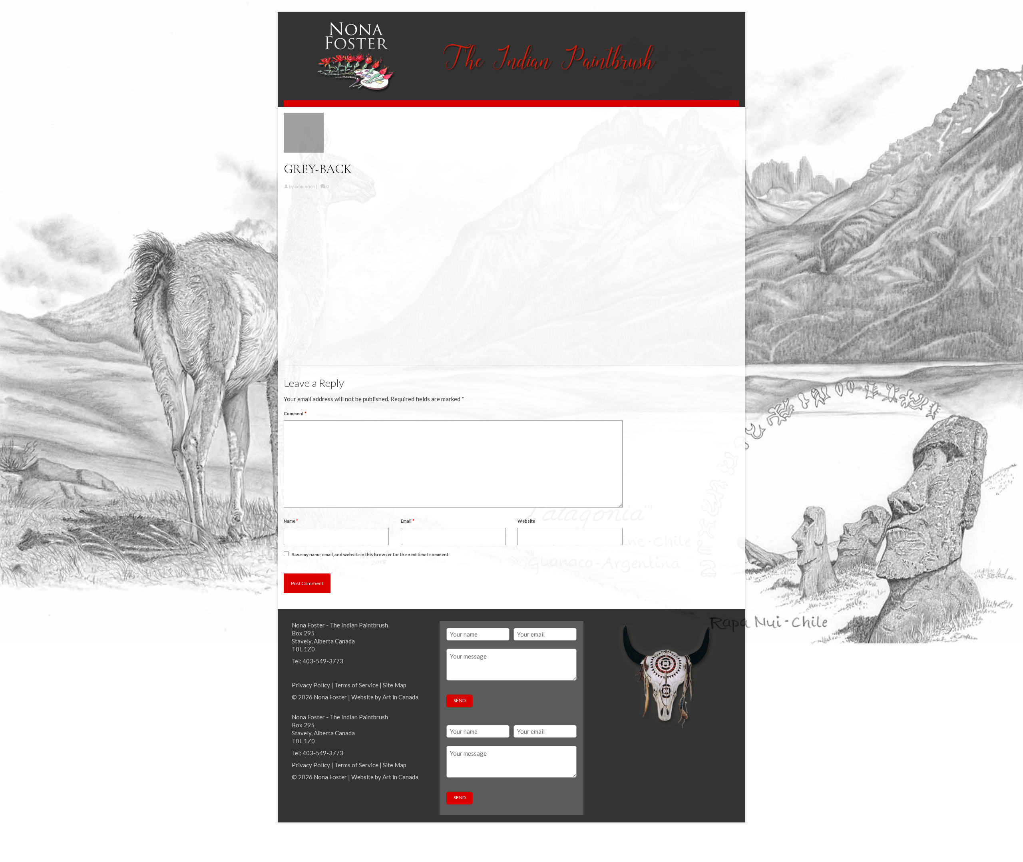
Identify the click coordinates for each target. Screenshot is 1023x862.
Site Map (394, 685)
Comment (295, 413)
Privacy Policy (311, 685)
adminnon (305, 186)
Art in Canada (400, 697)
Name (291, 521)
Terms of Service (356, 685)
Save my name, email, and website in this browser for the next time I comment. (370, 554)
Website (526, 521)
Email (407, 521)
